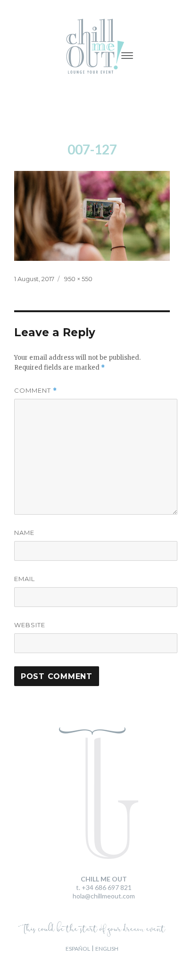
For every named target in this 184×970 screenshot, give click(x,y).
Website (29, 625)
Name (24, 532)
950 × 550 (78, 279)
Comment (35, 391)
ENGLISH (106, 948)
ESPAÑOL (78, 948)
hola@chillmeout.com (104, 896)
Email (24, 578)
